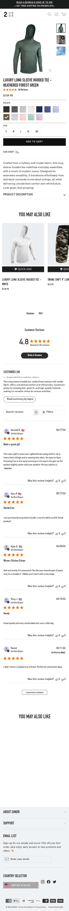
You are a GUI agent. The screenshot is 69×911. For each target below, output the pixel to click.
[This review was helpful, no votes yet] (57, 481)
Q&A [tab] (41, 313)
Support (8, 824)
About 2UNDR (11, 812)
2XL (36, 131)
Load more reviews (34, 693)
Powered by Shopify (55, 907)
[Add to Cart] (23, 269)
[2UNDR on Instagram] (42, 882)
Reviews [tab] (30, 313)
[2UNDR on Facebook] (48, 882)
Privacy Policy (40, 907)
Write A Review (35, 355)
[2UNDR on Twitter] (54, 882)
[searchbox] (18, 412)
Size (5, 126)
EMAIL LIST (9, 836)
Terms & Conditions (26, 907)
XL (28, 131)
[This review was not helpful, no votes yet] (62, 481)
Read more (8, 469)
